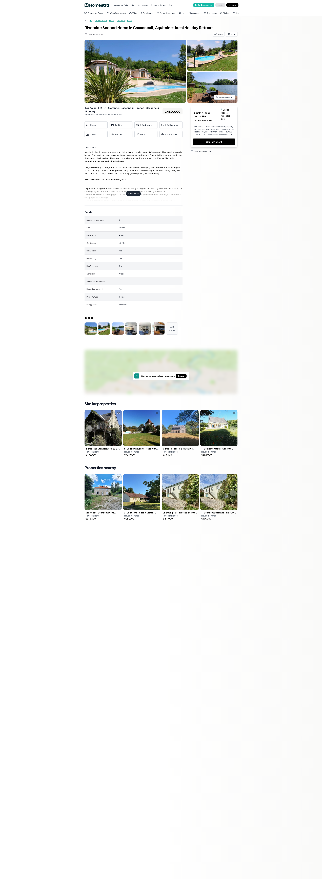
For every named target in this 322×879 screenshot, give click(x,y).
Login (220, 5)
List (91, 21)
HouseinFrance (93, 451)
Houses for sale (101, 21)
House (129, 21)
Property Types (158, 5)
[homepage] (86, 21)
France (111, 21)
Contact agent (214, 141)
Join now (232, 5)
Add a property (205, 5)
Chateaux (196, 13)
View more (133, 193)
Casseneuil (121, 21)
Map (133, 5)
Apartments (212, 13)
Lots (184, 13)
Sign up (181, 376)
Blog (171, 5)
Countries (143, 5)
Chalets (226, 13)
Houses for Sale (120, 5)
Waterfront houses (118, 13)
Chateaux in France (95, 13)
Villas (134, 13)
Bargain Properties (167, 13)
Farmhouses (148, 13)
